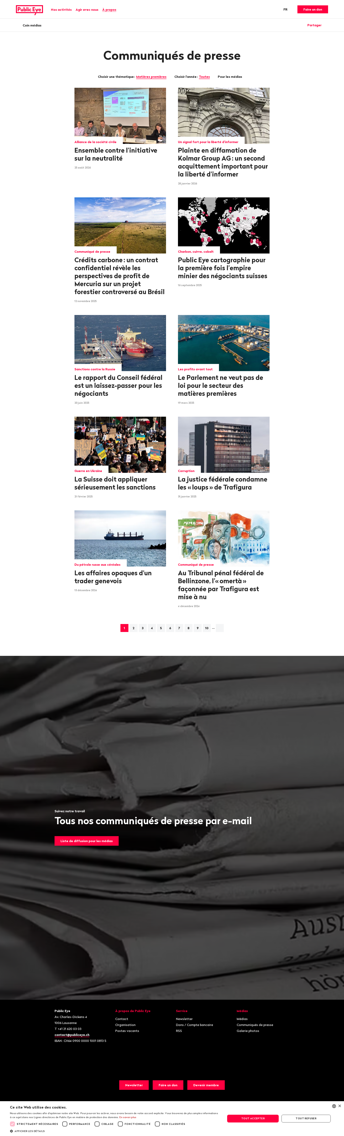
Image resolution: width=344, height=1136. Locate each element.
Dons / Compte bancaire (194, 1025)
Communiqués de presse (255, 1025)
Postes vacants (127, 1031)
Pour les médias (230, 77)
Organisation (125, 1025)
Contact (121, 1019)
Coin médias (32, 25)
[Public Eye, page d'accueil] (29, 9)
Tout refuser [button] (306, 1118)
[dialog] (172, 1118)
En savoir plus (127, 1117)
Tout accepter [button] (253, 1118)
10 (206, 628)
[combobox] (334, 1106)
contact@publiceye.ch (72, 1035)
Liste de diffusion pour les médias (87, 841)
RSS (179, 1031)
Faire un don (312, 9)
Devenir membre (206, 1085)
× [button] (339, 1106)
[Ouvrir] (327, 25)
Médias (242, 1019)
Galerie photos (248, 1031)
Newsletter (184, 1019)
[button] (114, 1131)
